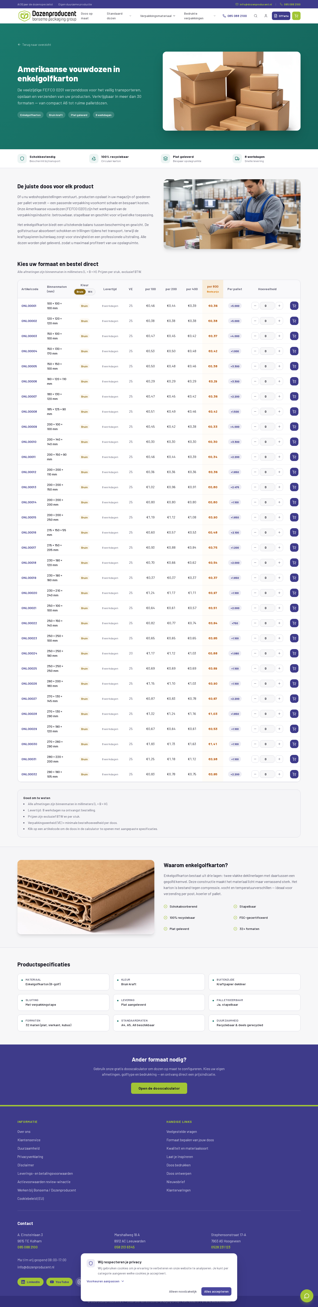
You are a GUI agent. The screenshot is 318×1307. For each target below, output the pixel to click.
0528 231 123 (220, 1247)
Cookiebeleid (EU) (30, 1198)
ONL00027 (29, 698)
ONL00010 (28, 442)
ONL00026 (29, 683)
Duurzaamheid (28, 1148)
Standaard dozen (114, 15)
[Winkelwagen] (296, 16)
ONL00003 (29, 336)
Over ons (23, 1131)
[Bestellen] (294, 306)
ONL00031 (28, 759)
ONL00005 (29, 366)
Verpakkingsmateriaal (156, 16)
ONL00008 (29, 411)
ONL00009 (29, 426)
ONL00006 (29, 381)
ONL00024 (29, 653)
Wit (90, 291)
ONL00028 (29, 714)
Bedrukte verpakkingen (193, 15)
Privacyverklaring (30, 1156)
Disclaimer (25, 1165)
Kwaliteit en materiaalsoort (187, 1148)
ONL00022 (29, 623)
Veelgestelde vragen (181, 1131)
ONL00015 (28, 517)
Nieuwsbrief (175, 1182)
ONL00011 (28, 457)
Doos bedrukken (178, 1165)
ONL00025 (29, 668)
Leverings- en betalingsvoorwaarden (45, 1173)
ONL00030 (29, 744)
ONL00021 (28, 608)
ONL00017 (28, 547)
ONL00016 (28, 532)
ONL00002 (29, 321)
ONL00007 (29, 396)
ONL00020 (29, 593)
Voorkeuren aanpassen (103, 1281)
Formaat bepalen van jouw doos (190, 1140)
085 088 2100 (292, 4)
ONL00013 (28, 487)
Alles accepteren (216, 1291)
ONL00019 (28, 578)
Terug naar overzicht (36, 44)
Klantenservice (29, 1140)
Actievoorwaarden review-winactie (44, 1182)
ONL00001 (28, 306)
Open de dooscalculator (159, 1088)
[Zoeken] (255, 16)
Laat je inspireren (179, 1156)
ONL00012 (28, 472)
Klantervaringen (178, 1190)
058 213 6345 (124, 1247)
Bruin (80, 291)
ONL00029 (29, 729)
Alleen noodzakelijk (183, 1291)
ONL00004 (29, 351)
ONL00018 (28, 562)
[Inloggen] (266, 16)
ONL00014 (29, 502)
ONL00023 (29, 638)
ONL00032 (29, 774)
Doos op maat (87, 15)
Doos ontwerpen (178, 1173)
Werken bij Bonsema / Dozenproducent (46, 1190)
